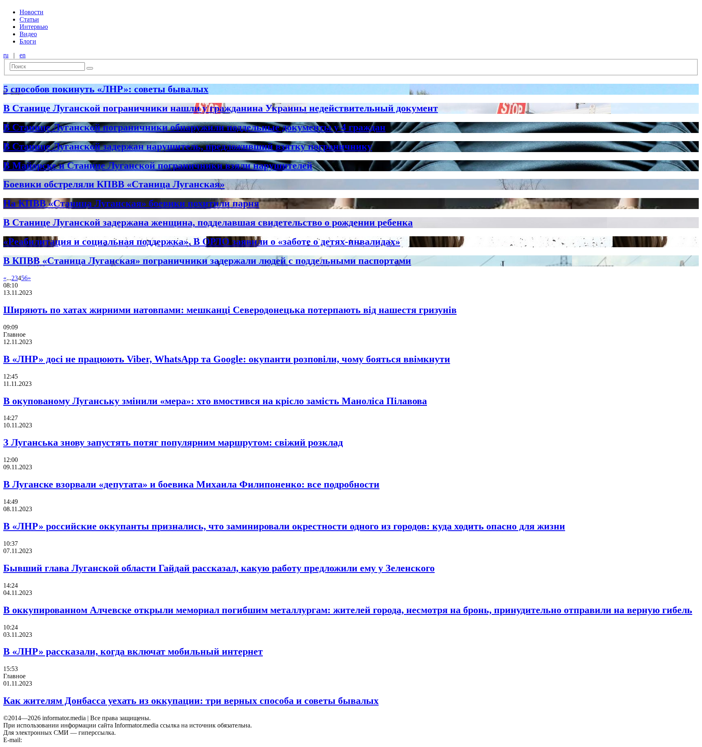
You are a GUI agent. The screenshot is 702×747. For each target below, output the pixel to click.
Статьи (29, 19)
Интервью (34, 26)
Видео (28, 33)
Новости (31, 12)
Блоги (28, 41)
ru (6, 55)
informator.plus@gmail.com (59, 739)
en (23, 55)
